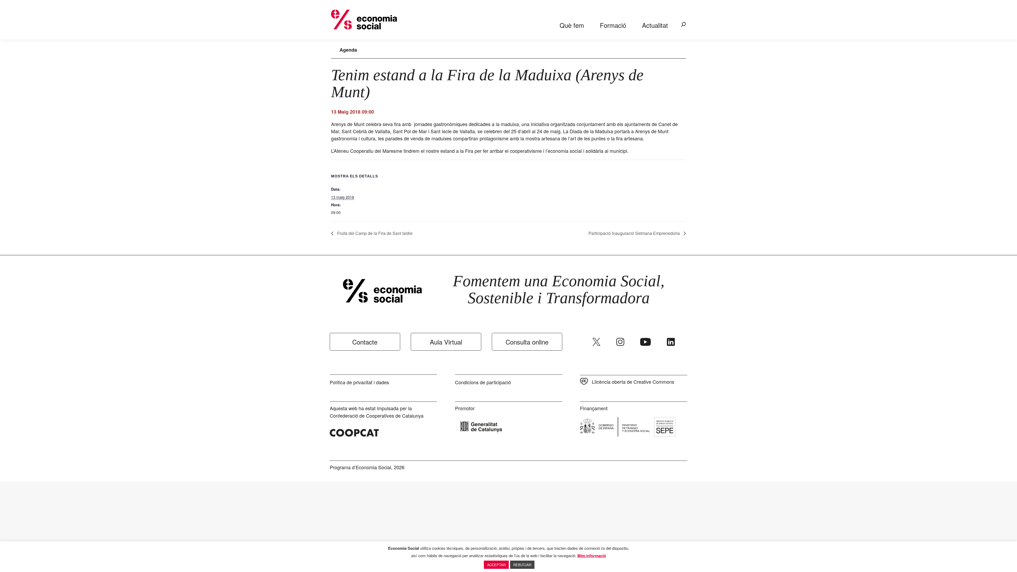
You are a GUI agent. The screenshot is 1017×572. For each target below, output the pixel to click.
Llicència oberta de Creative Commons (633, 381)
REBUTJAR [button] (522, 564)
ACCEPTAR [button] (496, 564)
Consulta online (527, 341)
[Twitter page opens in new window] (596, 342)
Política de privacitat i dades (359, 382)
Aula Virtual (446, 341)
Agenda (348, 49)
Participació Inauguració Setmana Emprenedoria (634, 233)
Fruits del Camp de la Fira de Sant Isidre (374, 233)
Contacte (364, 341)
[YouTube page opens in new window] (645, 342)
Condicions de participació (483, 382)
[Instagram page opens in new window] (620, 342)
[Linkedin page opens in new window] (671, 342)
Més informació (591, 555)
